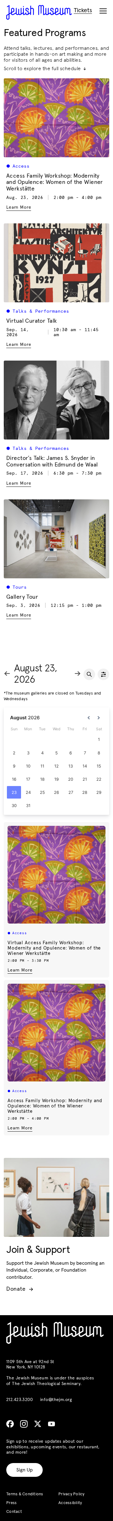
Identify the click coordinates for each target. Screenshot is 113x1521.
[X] (37, 1424)
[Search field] (89, 674)
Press (11, 1503)
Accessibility (70, 1503)
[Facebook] (10, 1424)
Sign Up (24, 1469)
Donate (19, 1289)
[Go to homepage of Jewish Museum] (39, 12)
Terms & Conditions (24, 1494)
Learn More (20, 970)
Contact (14, 1512)
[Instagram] (24, 1424)
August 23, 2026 (35, 674)
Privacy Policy (71, 1494)
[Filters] (103, 674)
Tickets (83, 10)
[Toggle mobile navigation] (103, 11)
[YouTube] (51, 1424)
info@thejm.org (56, 1400)
